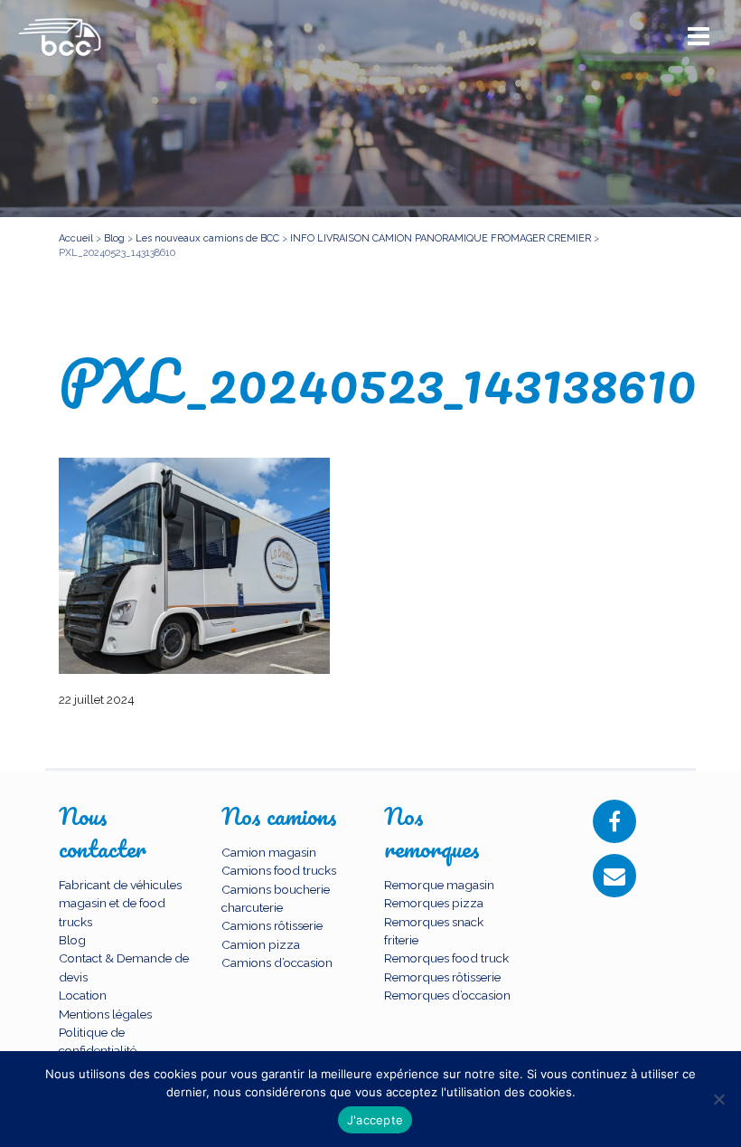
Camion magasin (268, 852)
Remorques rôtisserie (442, 977)
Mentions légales (105, 1014)
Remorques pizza (433, 903)
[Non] (718, 1099)
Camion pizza (260, 944)
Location (83, 995)
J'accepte (375, 1120)
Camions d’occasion (277, 962)
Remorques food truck (446, 958)
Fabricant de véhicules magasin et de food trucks (120, 903)
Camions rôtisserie (272, 925)
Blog (72, 940)
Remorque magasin (439, 884)
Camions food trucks (278, 870)
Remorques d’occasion (447, 995)
